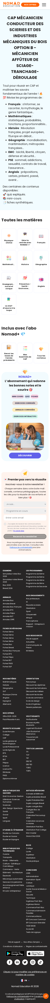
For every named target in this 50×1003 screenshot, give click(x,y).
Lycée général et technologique (9, 742)
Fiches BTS (7, 654)
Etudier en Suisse (10, 836)
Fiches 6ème (8, 631)
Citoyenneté (31, 614)
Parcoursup (31, 682)
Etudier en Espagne (11, 839)
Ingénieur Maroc (33, 904)
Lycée (28, 851)
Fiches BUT (7, 660)
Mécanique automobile (13, 879)
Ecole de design (33, 701)
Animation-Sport (33, 879)
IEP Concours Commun (36, 919)
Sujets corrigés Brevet (35, 803)
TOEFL (28, 771)
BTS (4, 753)
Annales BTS (8, 610)
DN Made (6, 772)
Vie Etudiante (31, 719)
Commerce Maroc (34, 916)
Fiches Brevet (8, 647)
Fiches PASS (8, 663)
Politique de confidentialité (21, 547)
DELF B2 (29, 764)
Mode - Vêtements (10, 860)
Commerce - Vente (11, 869)
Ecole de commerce (34, 698)
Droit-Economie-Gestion (13, 796)
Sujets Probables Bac (35, 800)
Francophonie (32, 621)
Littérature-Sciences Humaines (11, 800)
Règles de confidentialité (36, 946)
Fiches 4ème (8, 638)
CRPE (28, 873)
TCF (27, 755)
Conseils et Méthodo (34, 794)
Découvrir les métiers (34, 691)
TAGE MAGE (31, 926)
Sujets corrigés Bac (34, 806)
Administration (32, 876)
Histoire (6, 685)
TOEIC (28, 767)
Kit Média (30, 651)
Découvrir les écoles (34, 694)
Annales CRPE (8, 619)
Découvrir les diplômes (35, 685)
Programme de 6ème (35, 574)
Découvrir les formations (36, 688)
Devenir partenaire (33, 707)
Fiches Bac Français (11, 651)
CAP (4, 738)
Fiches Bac (7, 644)
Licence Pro (7, 769)
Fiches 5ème (8, 635)
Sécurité (29, 895)
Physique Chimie (10, 694)
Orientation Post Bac (34, 826)
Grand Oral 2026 (33, 836)
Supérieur (30, 854)
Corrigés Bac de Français (33, 810)
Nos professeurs (33, 598)
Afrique (29, 618)
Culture (29, 883)
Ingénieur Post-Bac (34, 901)
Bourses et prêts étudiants (32, 723)
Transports (7, 857)
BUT (4, 759)
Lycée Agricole (9, 750)
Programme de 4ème (35, 580)
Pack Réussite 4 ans (11, 719)
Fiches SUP (7, 666)
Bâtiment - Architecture (12, 872)
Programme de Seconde (36, 586)
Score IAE (30, 929)
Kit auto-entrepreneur (12, 891)
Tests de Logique (33, 932)
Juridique (30, 886)
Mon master (31, 833)
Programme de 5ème (35, 577)
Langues (6, 821)
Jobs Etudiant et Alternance (33, 732)
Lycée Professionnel (11, 747)
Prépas (5, 762)
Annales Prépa (9, 613)
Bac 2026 (7, 585)
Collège (6, 735)
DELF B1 (29, 761)
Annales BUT (8, 616)
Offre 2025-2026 (9, 716)
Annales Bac (8, 600)
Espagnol (7, 701)
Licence (6, 766)
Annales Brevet (9, 603)
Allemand (7, 704)
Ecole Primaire (8, 731)
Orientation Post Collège (36, 830)
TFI (27, 752)
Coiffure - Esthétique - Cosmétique (12, 864)
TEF (27, 758)
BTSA (5, 756)
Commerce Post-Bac (35, 907)
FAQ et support (32, 639)
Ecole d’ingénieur (33, 704)
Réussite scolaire (33, 605)
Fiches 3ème (8, 641)
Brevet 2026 (7, 588)
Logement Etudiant (34, 728)
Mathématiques (9, 682)
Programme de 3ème (35, 583)
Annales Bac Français (12, 607)
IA (27, 602)
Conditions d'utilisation (13, 946)
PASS (5, 775)
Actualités (30, 642)
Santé (5, 811)
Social (5, 814)
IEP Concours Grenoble (35, 922)
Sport (28, 611)
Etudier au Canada (11, 833)
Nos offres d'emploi (32, 942)
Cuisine (6, 854)
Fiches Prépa (8, 657)
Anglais (6, 698)
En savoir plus (18, 531)
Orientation (30, 608)
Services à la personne (12, 882)
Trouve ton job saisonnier (32, 738)
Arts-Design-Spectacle (12, 808)
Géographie (8, 688)
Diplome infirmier (10, 778)
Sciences (7, 805)
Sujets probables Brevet (36, 797)
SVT (4, 691)
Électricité (7, 875)
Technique (30, 898)
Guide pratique (32, 861)
